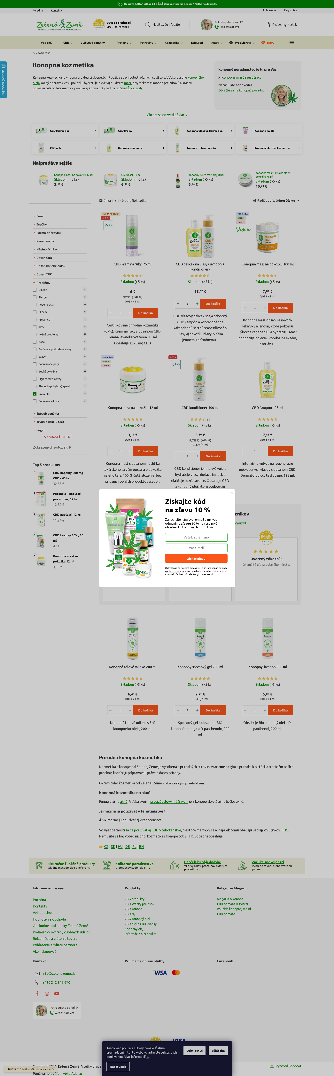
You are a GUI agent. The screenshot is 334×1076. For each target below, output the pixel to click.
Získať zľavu (196, 558)
